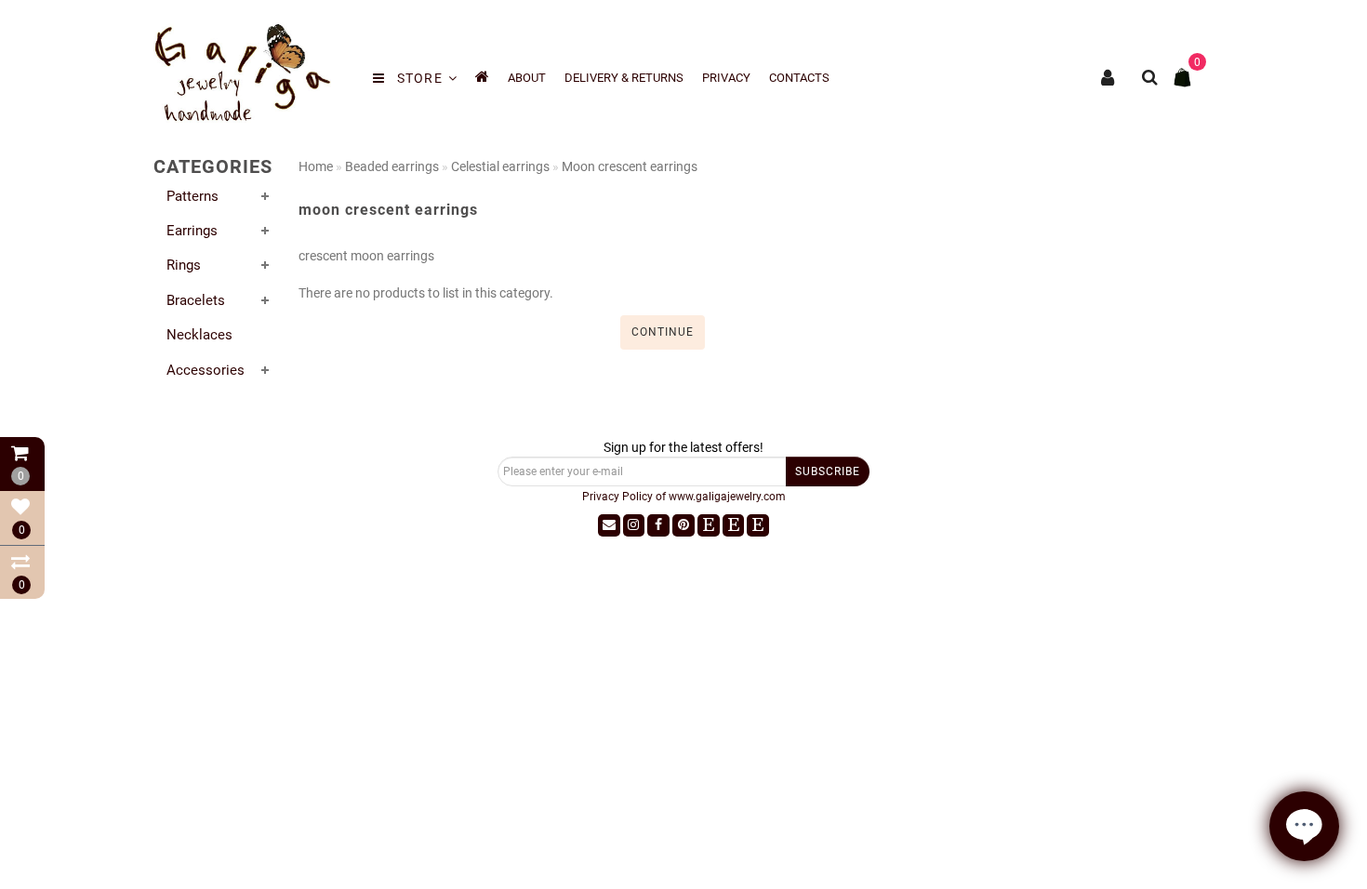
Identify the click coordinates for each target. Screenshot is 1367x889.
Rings (183, 265)
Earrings (192, 230)
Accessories (205, 370)
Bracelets (195, 300)
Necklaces (199, 334)
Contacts (799, 78)
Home (316, 166)
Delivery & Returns (624, 78)
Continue (662, 331)
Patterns (192, 196)
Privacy (726, 78)
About (527, 78)
